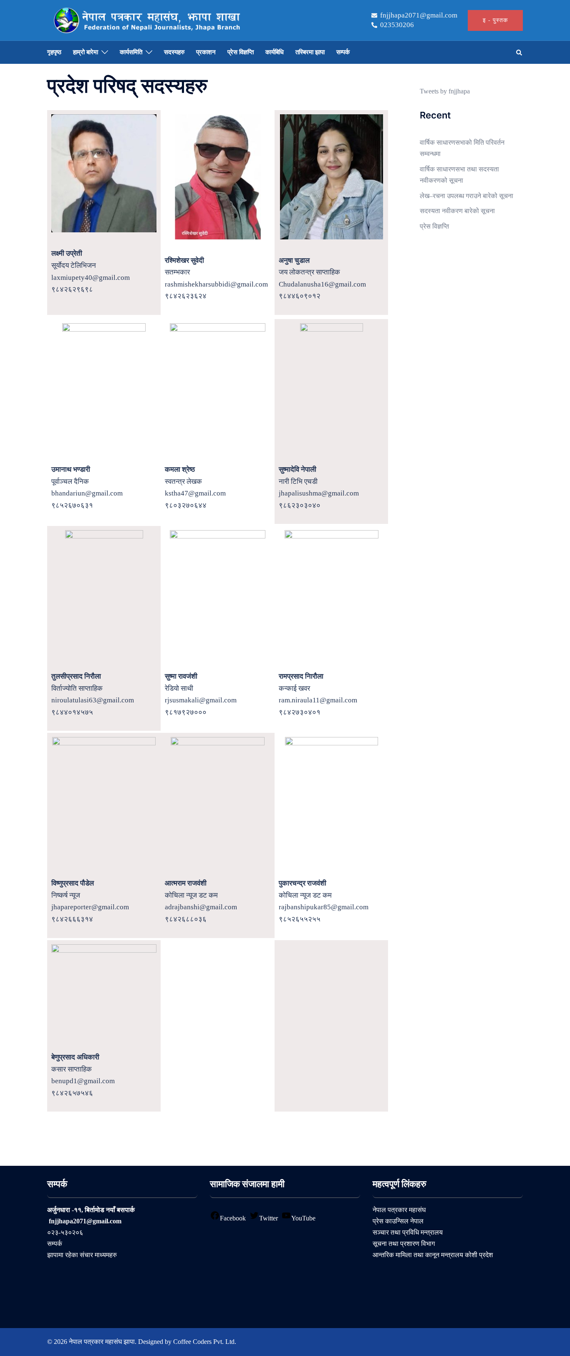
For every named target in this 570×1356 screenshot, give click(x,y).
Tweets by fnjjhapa (445, 91)
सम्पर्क (343, 52)
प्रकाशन (206, 52)
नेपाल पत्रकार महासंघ (399, 1209)
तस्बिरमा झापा (310, 52)
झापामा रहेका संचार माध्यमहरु (82, 1254)
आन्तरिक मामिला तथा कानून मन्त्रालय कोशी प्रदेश (433, 1254)
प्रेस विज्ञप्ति (240, 52)
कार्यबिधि (274, 52)
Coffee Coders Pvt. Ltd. (204, 1341)
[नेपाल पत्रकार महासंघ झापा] (146, 19)
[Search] (519, 52)
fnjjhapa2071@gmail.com (418, 15)
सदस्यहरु (174, 52)
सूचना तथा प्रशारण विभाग (404, 1243)
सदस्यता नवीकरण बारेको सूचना (457, 210)
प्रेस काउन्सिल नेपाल (398, 1221)
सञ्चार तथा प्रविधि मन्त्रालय (408, 1232)
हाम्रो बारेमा (85, 52)
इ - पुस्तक (495, 20)
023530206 (397, 25)
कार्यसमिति (131, 52)
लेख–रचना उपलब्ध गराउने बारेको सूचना (466, 195)
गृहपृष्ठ (54, 52)
